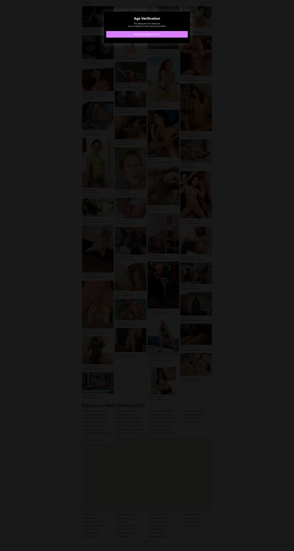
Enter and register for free (147, 34)
